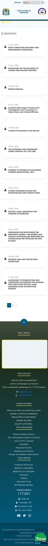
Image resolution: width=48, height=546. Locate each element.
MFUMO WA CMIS (23, 420)
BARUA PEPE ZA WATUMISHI (24, 417)
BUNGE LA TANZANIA (24, 468)
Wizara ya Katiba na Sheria (24, 434)
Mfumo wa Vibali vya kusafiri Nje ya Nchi (24, 410)
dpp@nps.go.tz (26, 392)
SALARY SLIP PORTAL (24, 424)
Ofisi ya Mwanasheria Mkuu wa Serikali (24, 437)
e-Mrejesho (23, 475)
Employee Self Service (24, 465)
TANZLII (23, 478)
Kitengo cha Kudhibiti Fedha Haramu (24, 454)
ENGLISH (17, 2)
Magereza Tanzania (24, 448)
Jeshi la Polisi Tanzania (23, 441)
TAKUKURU (23, 444)
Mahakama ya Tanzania (23, 451)
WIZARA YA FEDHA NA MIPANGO (24, 414)
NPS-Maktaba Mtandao (23, 485)
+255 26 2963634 (25, 395)
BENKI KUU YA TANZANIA (23, 471)
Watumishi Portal (24, 482)
